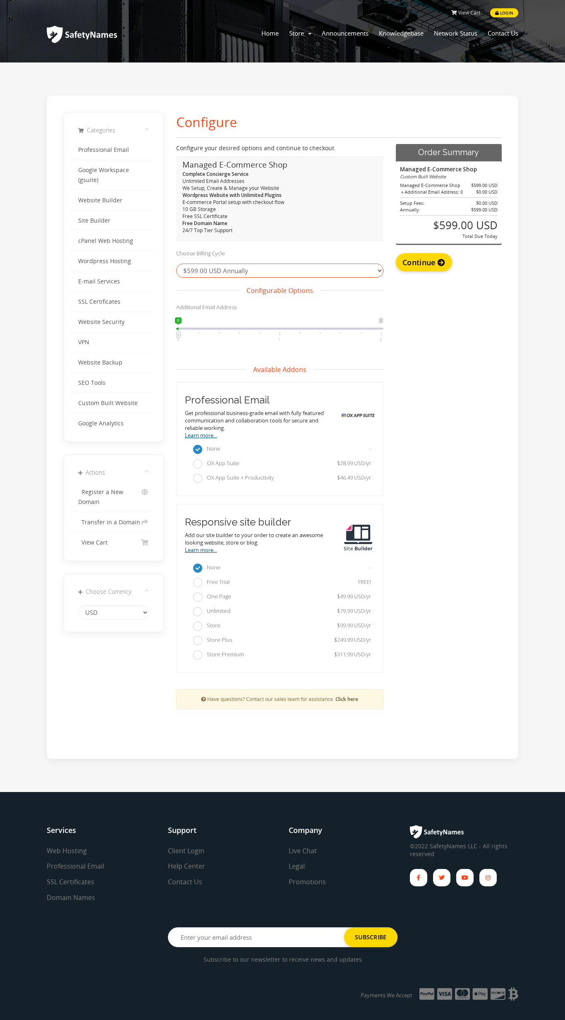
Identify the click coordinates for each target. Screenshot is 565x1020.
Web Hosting (67, 850)
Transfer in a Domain (109, 522)
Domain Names (71, 897)
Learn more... (201, 435)
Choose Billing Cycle (200, 253)
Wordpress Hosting (104, 261)
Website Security (101, 322)
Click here (346, 699)
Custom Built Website (108, 403)
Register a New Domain (100, 497)
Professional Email (103, 150)
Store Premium (287, 654)
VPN (83, 342)
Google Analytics (101, 423)
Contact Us (503, 33)
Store (298, 33)
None (287, 448)
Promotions (307, 881)
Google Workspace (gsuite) (103, 175)
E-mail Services (99, 281)
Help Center (186, 866)
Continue (420, 262)
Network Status (455, 33)
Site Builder (94, 220)
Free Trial (287, 582)
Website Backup (100, 362)
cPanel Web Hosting (105, 241)
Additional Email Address (206, 307)
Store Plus (287, 639)
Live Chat (303, 850)
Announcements (345, 33)
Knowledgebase (401, 33)
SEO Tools (91, 382)
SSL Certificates (99, 301)
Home (270, 33)
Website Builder (100, 200)
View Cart (468, 12)
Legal (297, 866)
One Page (287, 596)
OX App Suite (287, 463)
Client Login (186, 850)
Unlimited (287, 610)
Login (506, 13)
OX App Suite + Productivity (287, 477)
